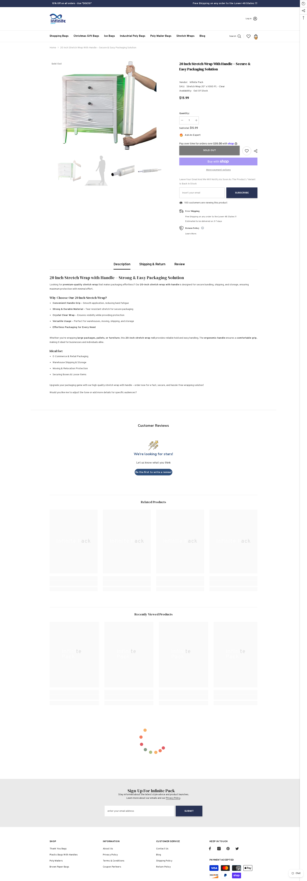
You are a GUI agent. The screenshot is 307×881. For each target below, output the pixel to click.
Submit (189, 811)
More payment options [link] (218, 169)
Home (53, 47)
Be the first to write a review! (153, 472)
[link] (74, 583)
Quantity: (184, 113)
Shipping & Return (152, 264)
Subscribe (242, 192)
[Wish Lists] (248, 36)
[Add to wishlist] (246, 150)
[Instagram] (219, 848)
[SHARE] (254, 151)
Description (122, 264)
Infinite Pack (196, 82)
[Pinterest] (228, 848)
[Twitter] (237, 848)
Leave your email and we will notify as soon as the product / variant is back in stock (217, 181)
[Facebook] (210, 848)
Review (179, 264)
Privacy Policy (173, 798)
